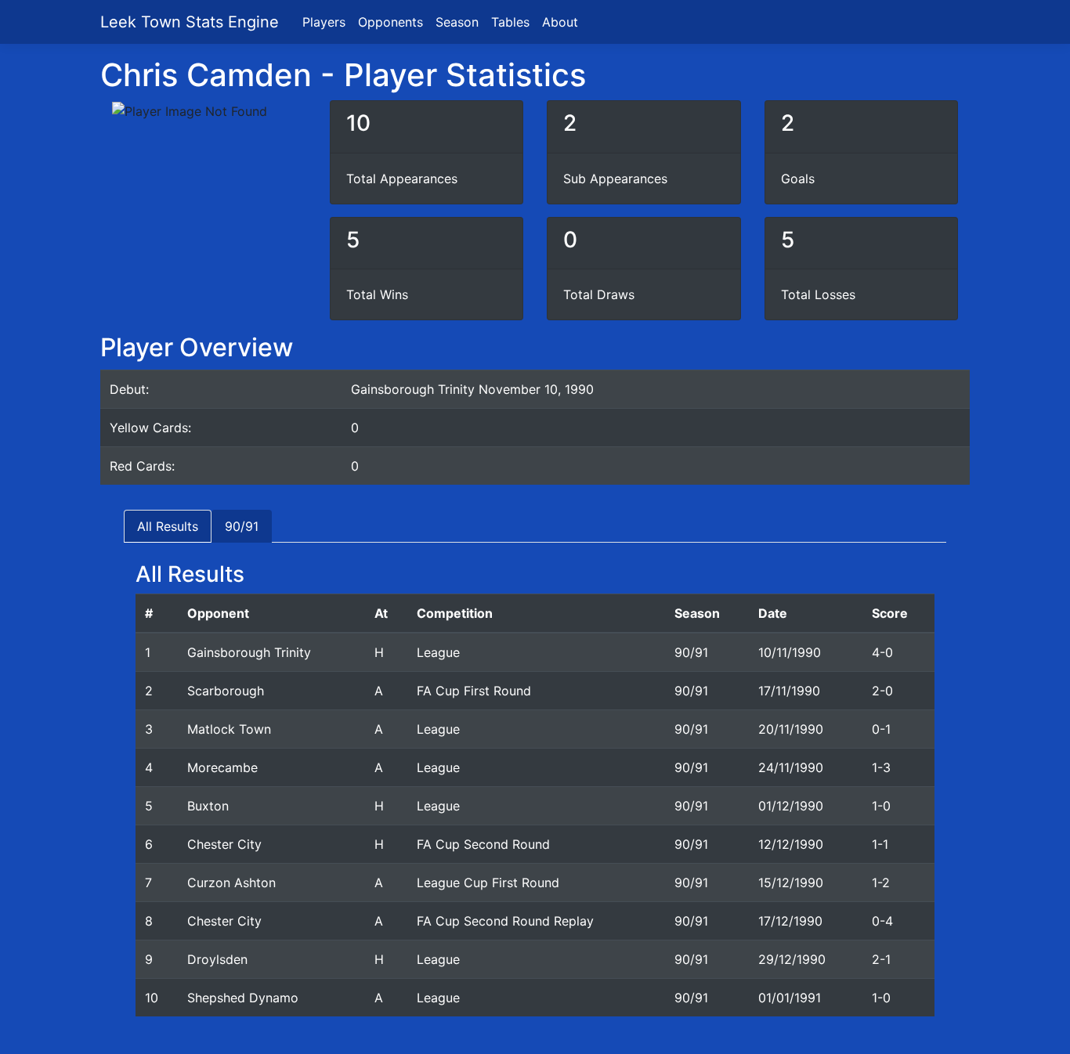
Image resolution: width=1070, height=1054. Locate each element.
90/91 (241, 526)
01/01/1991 (789, 997)
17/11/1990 (789, 690)
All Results (167, 526)
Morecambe (222, 767)
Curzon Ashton (231, 882)
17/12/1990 (790, 921)
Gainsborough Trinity (249, 652)
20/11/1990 (790, 729)
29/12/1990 (792, 959)
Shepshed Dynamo (242, 997)
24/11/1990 (790, 767)
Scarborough (225, 690)
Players (323, 22)
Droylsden (217, 959)
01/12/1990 (790, 806)
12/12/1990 (790, 844)
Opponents (390, 22)
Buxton (208, 806)
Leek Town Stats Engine (192, 22)
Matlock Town (229, 729)
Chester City (224, 844)
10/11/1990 (789, 652)
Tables (510, 22)
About (560, 22)
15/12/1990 (790, 882)
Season (457, 22)
